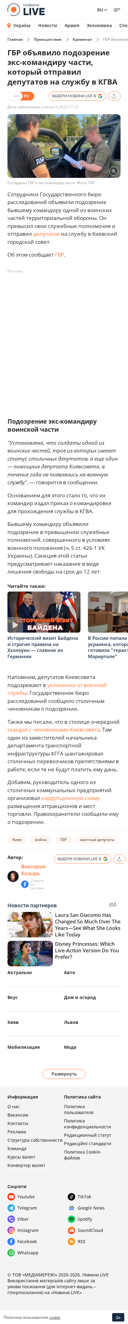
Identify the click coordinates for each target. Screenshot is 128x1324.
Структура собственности (34, 1140)
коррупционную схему (70, 797)
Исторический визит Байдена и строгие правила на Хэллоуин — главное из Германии (42, 647)
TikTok (84, 1197)
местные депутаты (97, 839)
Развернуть (64, 1074)
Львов (71, 1022)
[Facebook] (25, 884)
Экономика (99, 25)
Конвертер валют (26, 1165)
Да (118, 1317)
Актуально (19, 972)
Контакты (17, 1123)
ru (100, 10)
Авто (69, 972)
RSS (81, 1241)
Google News (91, 1208)
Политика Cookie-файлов (83, 1155)
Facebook (27, 1241)
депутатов (46, 233)
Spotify (85, 1219)
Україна (21, 25)
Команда (16, 1148)
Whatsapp (28, 1253)
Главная (15, 39)
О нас (13, 1106)
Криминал (82, 39)
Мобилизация (23, 1047)
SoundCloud (90, 1230)
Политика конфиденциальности (87, 1124)
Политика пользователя (79, 1109)
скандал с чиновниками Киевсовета (53, 729)
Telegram (27, 1208)
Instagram (28, 1230)
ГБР (59, 254)
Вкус (12, 997)
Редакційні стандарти (87, 1143)
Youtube (26, 1197)
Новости (47, 25)
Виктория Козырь (33, 870)
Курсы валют (21, 1157)
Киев (16, 839)
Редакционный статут (87, 1135)
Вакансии (17, 1115)
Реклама (16, 1132)
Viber (23, 1219)
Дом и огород (80, 997)
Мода (70, 1047)
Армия (72, 25)
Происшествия (48, 39)
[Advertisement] (64, 340)
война (41, 839)
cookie (54, 1317)
